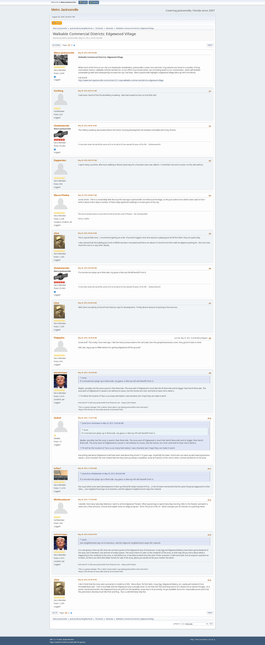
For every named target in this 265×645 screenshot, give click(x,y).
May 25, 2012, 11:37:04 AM (87, 499)
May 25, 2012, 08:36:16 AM (87, 126)
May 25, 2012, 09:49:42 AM (87, 303)
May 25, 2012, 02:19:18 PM (87, 580)
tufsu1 (57, 468)
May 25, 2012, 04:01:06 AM (87, 53)
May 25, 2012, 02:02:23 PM (87, 534)
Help (192, 639)
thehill (57, 417)
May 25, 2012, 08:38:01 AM (87, 195)
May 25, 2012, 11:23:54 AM (87, 468)
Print (210, 45)
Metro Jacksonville (64, 9)
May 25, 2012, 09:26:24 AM (87, 233)
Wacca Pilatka (61, 195)
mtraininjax (60, 372)
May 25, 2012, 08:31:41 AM (87, 91)
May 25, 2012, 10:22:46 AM (87, 372)
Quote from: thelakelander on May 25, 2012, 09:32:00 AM (103, 473)
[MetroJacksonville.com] (55, 76)
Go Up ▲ (212, 639)
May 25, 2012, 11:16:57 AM (87, 418)
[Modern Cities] (55, 149)
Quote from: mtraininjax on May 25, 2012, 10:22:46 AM (102, 423)
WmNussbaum (62, 499)
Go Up (54, 613)
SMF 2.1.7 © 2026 (56, 639)
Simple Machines (68, 639)
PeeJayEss (59, 337)
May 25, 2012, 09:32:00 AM (87, 268)
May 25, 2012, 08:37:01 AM (87, 160)
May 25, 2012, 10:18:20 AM (87, 338)
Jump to (176, 624)
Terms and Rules (201, 639)
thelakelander (61, 125)
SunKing (58, 90)
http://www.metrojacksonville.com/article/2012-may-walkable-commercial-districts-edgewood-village (121, 80)
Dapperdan (60, 160)
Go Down (56, 45)
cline (56, 233)
